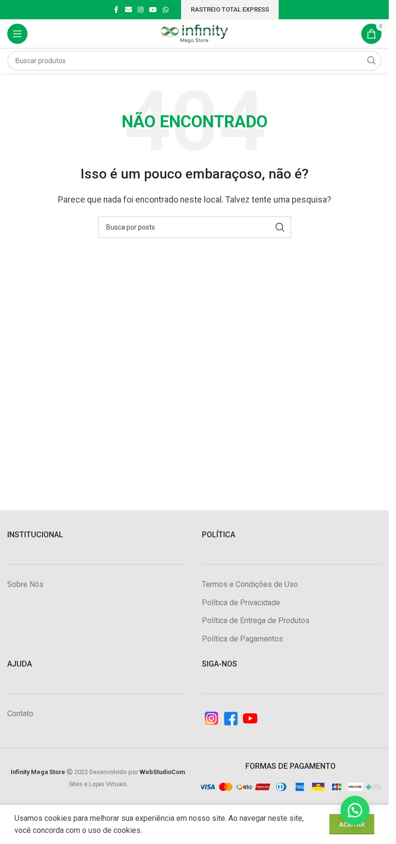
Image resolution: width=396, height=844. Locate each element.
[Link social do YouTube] (153, 9)
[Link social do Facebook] (116, 9)
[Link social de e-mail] (128, 9)
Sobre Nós (25, 584)
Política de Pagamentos (242, 638)
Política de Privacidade (241, 602)
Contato (20, 713)
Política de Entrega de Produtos (256, 620)
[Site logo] (194, 33)
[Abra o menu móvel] (17, 33)
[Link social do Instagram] (140, 9)
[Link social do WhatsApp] (165, 9)
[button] (354, 810)
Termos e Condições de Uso (250, 584)
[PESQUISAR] (371, 61)
